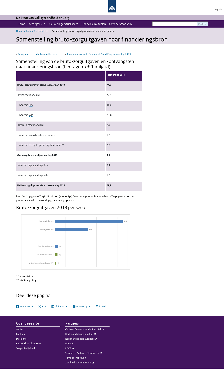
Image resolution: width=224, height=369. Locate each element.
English (218, 9)
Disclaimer (21, 338)
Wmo (32, 135)
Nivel (76, 343)
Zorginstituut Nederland (86, 362)
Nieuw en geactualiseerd (63, 24)
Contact (20, 329)
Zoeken (202, 24)
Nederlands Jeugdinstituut (87, 334)
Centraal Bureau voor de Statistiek (87, 329)
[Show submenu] (44, 24)
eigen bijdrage (35, 165)
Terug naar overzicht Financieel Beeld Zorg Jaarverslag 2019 (99, 54)
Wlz (31, 114)
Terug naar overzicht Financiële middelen (40, 54)
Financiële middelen (93, 24)
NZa (112, 196)
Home (21, 24)
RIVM (76, 348)
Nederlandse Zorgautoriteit (87, 338)
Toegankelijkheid (25, 348)
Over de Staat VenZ (120, 24)
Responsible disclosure (28, 343)
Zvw (31, 104)
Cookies (20, 334)
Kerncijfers (35, 24)
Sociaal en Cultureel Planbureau (87, 353)
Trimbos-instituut (83, 357)
